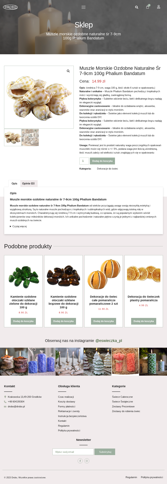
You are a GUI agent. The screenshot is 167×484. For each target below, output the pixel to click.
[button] (83, 7)
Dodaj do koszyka (102, 161)
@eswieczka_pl (108, 341)
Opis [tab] (14, 183)
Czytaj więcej (19, 226)
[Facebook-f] (80, 460)
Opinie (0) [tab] (28, 183)
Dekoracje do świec (107, 168)
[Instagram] (86, 460)
